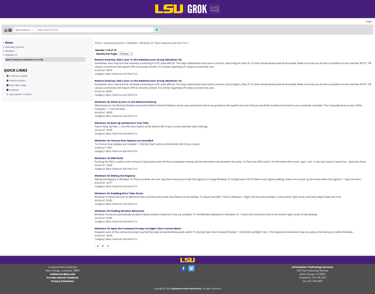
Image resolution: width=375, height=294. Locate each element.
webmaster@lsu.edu (62, 274)
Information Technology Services (312, 267)
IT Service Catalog (18, 75)
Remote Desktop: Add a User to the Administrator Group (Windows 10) (138, 59)
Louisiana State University (186, 288)
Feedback (14, 89)
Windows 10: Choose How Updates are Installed (124, 140)
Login (369, 21)
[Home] (6, 30)
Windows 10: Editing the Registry (115, 175)
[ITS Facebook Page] (183, 268)
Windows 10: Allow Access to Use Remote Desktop (125, 101)
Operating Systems (14, 46)
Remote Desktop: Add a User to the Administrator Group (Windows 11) (138, 80)
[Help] (10, 30)
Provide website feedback (62, 277)
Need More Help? (18, 85)
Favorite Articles (17, 80)
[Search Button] (157, 30)
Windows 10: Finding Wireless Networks (119, 211)
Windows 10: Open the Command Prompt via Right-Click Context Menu (138, 228)
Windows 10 (11, 54)
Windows (9, 50)
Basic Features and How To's (25, 29)
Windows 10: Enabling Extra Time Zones (119, 193)
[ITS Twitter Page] (191, 268)
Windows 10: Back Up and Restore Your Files (122, 123)
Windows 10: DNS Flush (109, 158)
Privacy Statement (62, 281)
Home (9, 42)
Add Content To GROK (20, 94)
